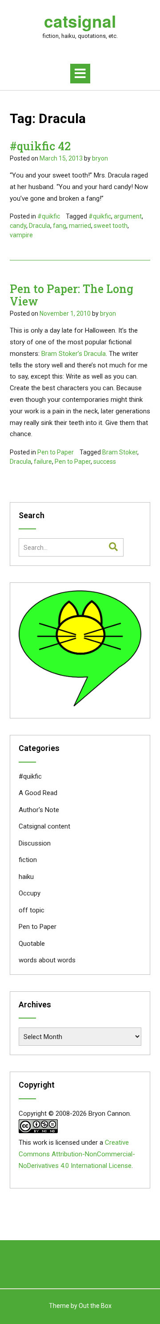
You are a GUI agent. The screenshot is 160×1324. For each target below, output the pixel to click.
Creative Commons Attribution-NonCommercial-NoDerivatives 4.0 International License (77, 1154)
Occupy (29, 893)
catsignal (80, 21)
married (80, 225)
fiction (28, 860)
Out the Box (95, 1305)
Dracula (39, 225)
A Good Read (38, 793)
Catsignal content (44, 826)
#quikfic (48, 216)
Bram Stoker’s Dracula (73, 354)
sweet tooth (111, 225)
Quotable (32, 944)
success (104, 461)
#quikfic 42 (40, 146)
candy (18, 225)
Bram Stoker (119, 452)
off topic (31, 910)
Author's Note (39, 810)
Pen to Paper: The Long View (71, 295)
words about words (47, 960)
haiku (26, 877)
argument (128, 216)
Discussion (35, 843)
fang (59, 225)
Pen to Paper (55, 452)
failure (43, 461)
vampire (21, 235)
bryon (100, 158)
